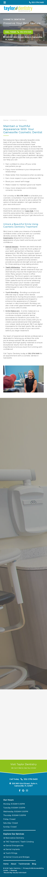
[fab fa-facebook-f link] (19, 790)
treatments (8, 238)
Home (5, 120)
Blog (34, 864)
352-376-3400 (22, 196)
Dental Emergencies (14, 845)
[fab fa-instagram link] (27, 790)
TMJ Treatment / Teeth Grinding (19, 842)
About (13, 864)
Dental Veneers (11, 247)
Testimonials (24, 864)
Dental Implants (12, 849)
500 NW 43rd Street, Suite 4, (24, 38)
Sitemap (13, 870)
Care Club (29, 211)
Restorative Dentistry (14, 838)
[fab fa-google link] (23, 790)
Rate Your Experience (13, 694)
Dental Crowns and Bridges (17, 857)
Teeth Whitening (12, 267)
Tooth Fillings (11, 853)
